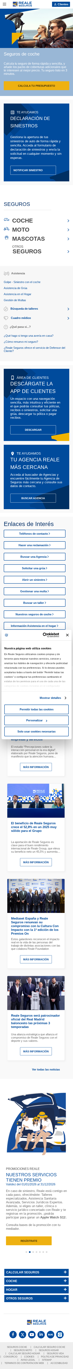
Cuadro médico (20, 317)
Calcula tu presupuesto (36, 85)
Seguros (27, 251)
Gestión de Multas (15, 300)
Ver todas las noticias (46, 1069)
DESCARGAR (33, 429)
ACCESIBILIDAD (59, 1363)
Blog (50, 1334)
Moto (20, 229)
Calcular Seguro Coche (49, 1347)
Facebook (13, 1334)
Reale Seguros (22, 4)
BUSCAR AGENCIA (33, 498)
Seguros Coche (17, 1347)
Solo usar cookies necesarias (36, 731)
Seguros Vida (55, 1353)
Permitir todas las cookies (37, 709)
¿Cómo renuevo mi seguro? (21, 341)
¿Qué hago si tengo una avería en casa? (28, 335)
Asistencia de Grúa (15, 288)
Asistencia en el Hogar (17, 294)
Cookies (29, 1356)
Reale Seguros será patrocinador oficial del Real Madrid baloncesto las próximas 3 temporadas (35, 1021)
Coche (22, 220)
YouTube (32, 1334)
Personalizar (34, 720)
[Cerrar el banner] (67, 635)
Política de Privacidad (55, 1356)
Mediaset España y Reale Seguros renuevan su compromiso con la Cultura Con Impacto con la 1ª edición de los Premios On (35, 926)
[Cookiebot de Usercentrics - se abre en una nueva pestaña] (44, 635)
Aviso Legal (28, 1360)
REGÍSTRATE (29, 1240)
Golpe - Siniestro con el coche (22, 282)
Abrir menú (4, 4)
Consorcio (10, 1356)
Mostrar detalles (50, 697)
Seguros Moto (23, 1350)
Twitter (22, 1334)
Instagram (60, 1334)
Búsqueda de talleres (24, 308)
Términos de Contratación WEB (24, 1363)
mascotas (28, 238)
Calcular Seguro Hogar (24, 1353)
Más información (36, 767)
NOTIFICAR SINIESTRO (28, 170)
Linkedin (41, 1334)
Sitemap (47, 1360)
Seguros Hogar (49, 1350)
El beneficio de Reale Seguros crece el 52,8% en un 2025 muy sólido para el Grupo (34, 827)
